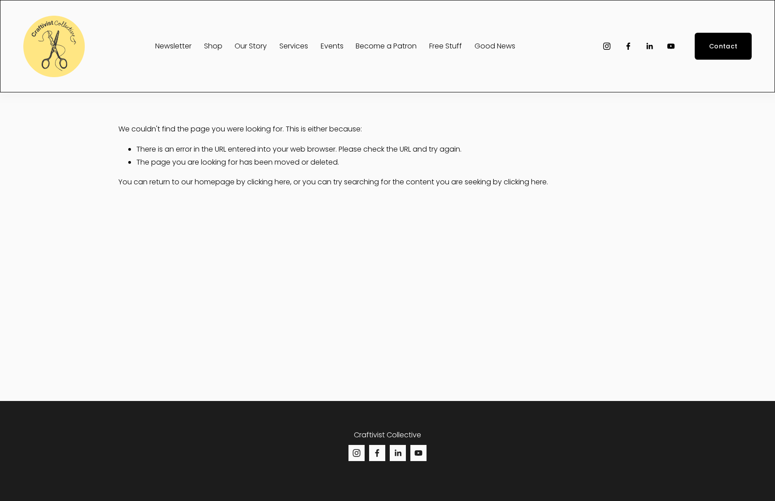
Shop (213, 46)
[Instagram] (606, 46)
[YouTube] (670, 46)
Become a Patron (386, 46)
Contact (723, 46)
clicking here (268, 182)
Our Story (251, 46)
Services (293, 46)
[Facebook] (628, 46)
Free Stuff (445, 46)
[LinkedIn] (649, 46)
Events (332, 46)
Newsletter (173, 46)
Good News (495, 46)
